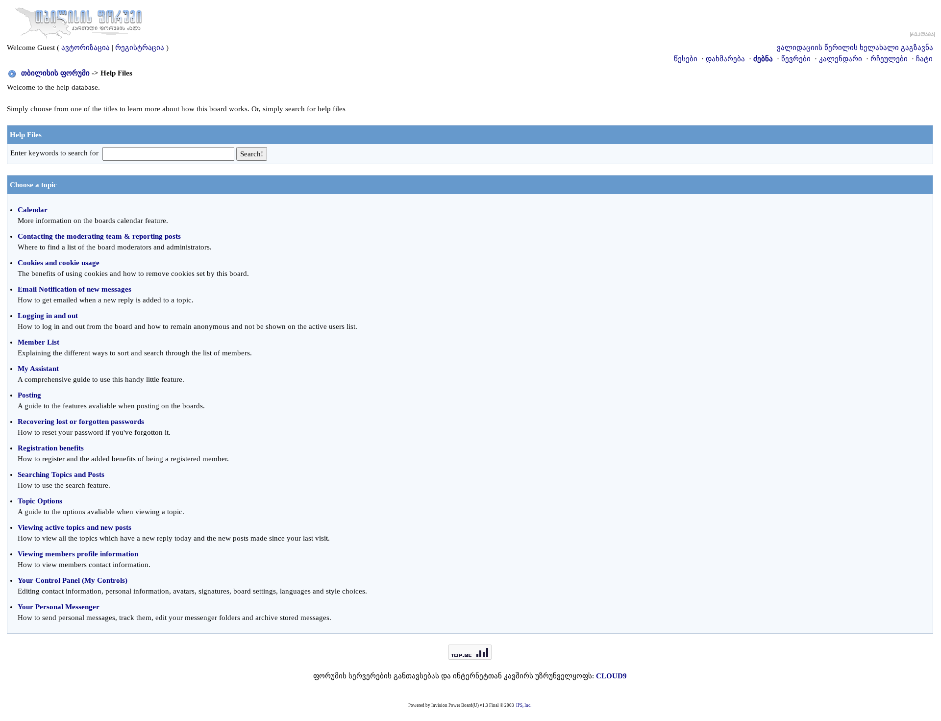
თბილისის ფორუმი (55, 73)
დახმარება (725, 59)
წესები (685, 59)
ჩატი (924, 59)
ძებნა (763, 59)
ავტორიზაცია (85, 47)
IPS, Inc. (523, 705)
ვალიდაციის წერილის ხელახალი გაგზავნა (855, 47)
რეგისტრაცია (139, 47)
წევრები (796, 59)
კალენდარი (840, 59)
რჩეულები (889, 59)
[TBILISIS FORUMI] (78, 21)
